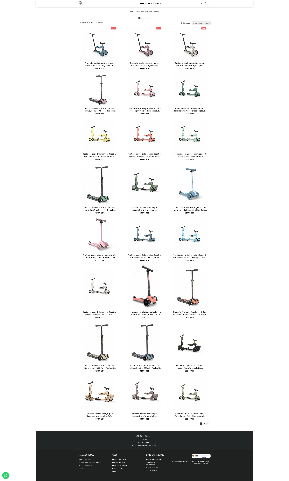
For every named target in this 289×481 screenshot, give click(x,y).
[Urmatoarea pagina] (207, 423)
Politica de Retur (118, 463)
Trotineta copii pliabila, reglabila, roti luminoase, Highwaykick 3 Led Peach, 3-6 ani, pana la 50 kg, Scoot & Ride (144, 313)
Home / (133, 12)
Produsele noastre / (144, 12)
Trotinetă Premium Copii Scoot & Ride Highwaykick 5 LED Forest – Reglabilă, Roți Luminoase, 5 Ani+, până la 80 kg (99, 208)
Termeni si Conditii (85, 460)
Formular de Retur (119, 468)
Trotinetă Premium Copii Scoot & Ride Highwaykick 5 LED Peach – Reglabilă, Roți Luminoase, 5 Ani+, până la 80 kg (189, 313)
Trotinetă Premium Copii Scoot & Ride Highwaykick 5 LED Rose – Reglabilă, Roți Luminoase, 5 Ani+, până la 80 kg (99, 109)
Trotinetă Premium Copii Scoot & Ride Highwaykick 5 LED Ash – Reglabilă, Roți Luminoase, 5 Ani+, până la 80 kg (99, 367)
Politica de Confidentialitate (89, 463)
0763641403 (146, 442)
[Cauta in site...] (205, 3)
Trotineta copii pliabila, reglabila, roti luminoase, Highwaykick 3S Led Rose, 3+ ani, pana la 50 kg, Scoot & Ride (99, 256)
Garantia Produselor (120, 465)
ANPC (114, 471)
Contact (81, 468)
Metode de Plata (119, 460)
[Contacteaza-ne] (201, 3)
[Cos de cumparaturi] (209, 3)
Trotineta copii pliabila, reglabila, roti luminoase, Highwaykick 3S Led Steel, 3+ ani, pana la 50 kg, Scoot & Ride (190, 208)
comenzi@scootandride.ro (145, 445)
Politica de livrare (85, 465)
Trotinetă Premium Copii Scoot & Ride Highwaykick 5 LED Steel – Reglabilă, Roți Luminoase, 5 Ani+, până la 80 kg (144, 367)
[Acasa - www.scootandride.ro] (89, 3)
